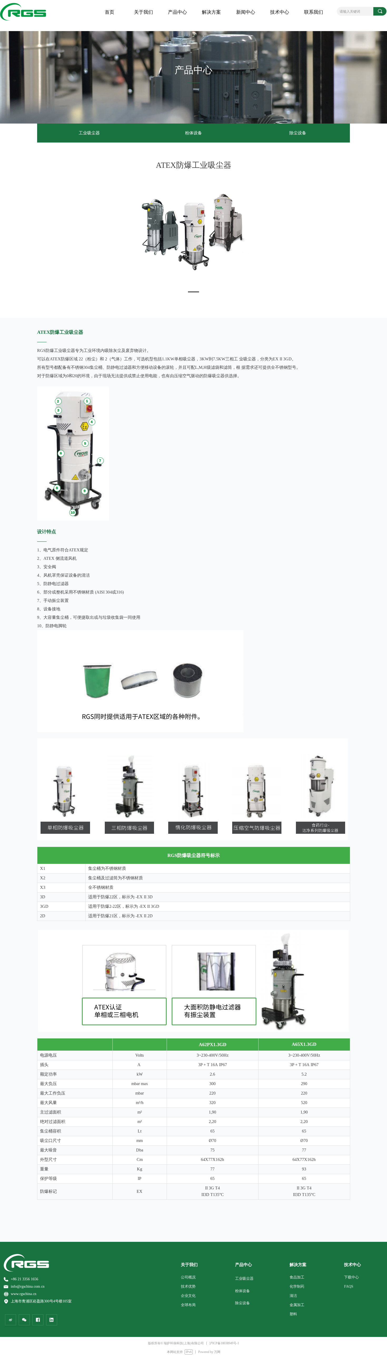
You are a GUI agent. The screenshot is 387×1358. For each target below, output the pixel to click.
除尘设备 (297, 133)
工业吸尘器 (89, 133)
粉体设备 (193, 133)
